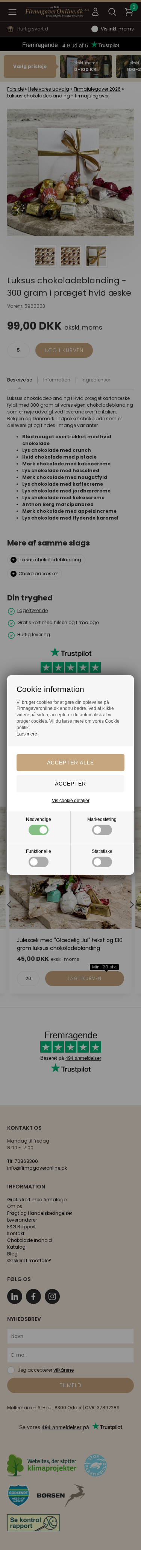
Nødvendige (38, 819)
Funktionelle (38, 851)
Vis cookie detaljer (70, 800)
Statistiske (102, 851)
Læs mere (27, 734)
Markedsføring (102, 819)
